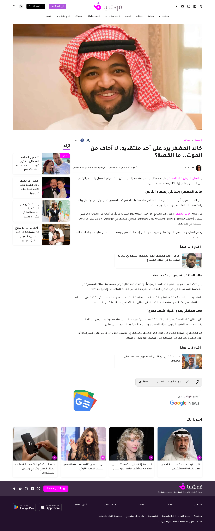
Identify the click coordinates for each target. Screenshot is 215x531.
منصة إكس (145, 382)
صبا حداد (189, 168)
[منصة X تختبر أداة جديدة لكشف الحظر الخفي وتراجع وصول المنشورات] (35, 444)
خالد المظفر (182, 214)
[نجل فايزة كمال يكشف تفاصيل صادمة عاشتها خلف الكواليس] (131, 444)
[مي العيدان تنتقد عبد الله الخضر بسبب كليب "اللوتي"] (83, 444)
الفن (188, 382)
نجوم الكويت (175, 382)
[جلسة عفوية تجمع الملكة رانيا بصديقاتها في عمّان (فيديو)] (56, 211)
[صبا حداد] (198, 167)
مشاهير (186, 140)
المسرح (160, 382)
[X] (201, 6)
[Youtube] (182, 6)
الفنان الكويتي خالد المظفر (183, 178)
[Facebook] (195, 6)
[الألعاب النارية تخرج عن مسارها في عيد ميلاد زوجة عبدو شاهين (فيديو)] (56, 234)
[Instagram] (188, 6)
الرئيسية (198, 140)
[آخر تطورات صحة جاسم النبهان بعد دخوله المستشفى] (180, 444)
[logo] (107, 6)
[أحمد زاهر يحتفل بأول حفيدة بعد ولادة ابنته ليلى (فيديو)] (56, 187)
